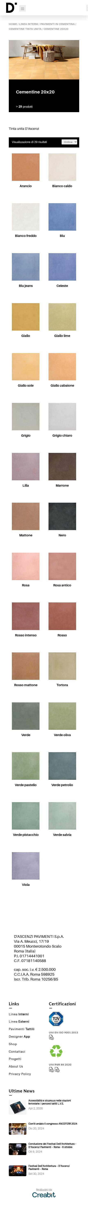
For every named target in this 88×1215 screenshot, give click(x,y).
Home (13, 24)
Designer (19, 1036)
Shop (13, 1044)
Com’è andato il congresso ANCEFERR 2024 (52, 1123)
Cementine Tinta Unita (25, 28)
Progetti (15, 1059)
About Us (16, 1066)
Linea (19, 1014)
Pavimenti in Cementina (57, 24)
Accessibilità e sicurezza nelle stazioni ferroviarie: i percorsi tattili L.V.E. (49, 1102)
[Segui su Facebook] (36, 990)
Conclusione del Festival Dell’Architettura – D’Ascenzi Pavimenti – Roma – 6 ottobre (52, 1145)
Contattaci (17, 1051)
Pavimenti (22, 1029)
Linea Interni (28, 24)
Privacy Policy (20, 1074)
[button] (23, 157)
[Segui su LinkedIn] (52, 990)
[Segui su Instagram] (44, 990)
